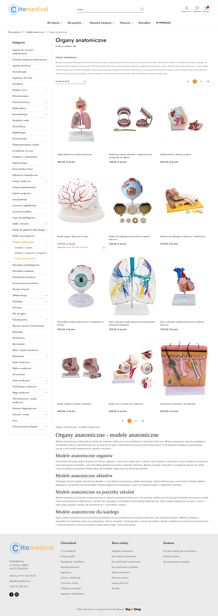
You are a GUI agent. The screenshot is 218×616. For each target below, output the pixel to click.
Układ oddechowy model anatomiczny (74, 154)
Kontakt (115, 588)
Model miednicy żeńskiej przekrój (175, 154)
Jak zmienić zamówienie (124, 556)
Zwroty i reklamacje (70, 577)
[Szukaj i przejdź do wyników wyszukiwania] (142, 9)
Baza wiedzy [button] (120, 543)
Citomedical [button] (68, 543)
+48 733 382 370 (18, 586)
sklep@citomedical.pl (19, 581)
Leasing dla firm (120, 583)
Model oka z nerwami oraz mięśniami (126, 403)
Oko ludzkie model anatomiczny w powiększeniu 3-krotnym (80, 323)
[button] (127, 23)
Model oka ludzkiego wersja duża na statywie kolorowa (129, 238)
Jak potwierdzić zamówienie (126, 561)
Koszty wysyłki (68, 556)
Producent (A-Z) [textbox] (62, 81)
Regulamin (66, 572)
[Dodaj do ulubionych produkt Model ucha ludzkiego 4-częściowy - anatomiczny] (204, 172)
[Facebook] (11, 594)
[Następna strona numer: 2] (207, 81)
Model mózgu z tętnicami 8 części (73, 236)
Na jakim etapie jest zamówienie (179, 551)
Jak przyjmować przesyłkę (125, 567)
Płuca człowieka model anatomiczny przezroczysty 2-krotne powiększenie (132, 323)
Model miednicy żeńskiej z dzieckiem (74, 403)
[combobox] (71, 81)
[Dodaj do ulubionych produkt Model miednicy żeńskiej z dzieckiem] (102, 340)
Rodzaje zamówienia (122, 551)
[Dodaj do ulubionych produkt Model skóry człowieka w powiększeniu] (204, 340)
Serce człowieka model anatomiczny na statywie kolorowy (182, 323)
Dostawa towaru (120, 577)
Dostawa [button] (168, 543)
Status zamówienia (121, 572)
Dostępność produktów (72, 561)
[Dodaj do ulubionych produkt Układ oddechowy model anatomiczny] (102, 90)
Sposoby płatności (70, 567)
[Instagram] (17, 594)
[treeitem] (30, 51)
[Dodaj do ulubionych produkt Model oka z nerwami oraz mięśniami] (153, 340)
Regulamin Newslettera (72, 593)
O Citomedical (68, 551)
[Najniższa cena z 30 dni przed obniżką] (103, 247)
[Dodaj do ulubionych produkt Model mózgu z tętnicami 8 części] (102, 172)
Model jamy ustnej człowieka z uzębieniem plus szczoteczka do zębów (130, 156)
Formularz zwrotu (69, 583)
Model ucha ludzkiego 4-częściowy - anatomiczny (182, 236)
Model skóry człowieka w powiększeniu (178, 403)
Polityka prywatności (71, 588)
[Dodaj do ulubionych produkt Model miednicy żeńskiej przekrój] (204, 90)
